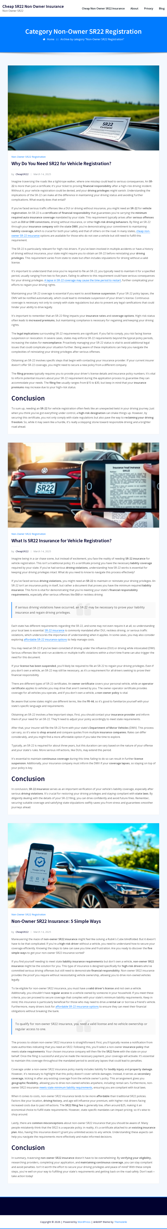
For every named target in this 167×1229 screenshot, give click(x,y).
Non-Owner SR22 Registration (28, 156)
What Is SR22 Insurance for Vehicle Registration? (61, 540)
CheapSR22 (20, 174)
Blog (162, 8)
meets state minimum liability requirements (65, 1087)
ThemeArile (120, 1221)
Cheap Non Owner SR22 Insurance (103, 8)
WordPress (84, 1221)
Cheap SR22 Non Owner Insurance (33, 6)
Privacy (148, 8)
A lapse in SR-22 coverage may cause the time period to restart (82, 280)
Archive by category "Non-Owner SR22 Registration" (92, 39)
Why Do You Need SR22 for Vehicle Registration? (61, 163)
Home (50, 39)
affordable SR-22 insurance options (45, 639)
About (134, 8)
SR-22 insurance (54, 630)
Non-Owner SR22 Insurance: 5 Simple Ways (56, 921)
